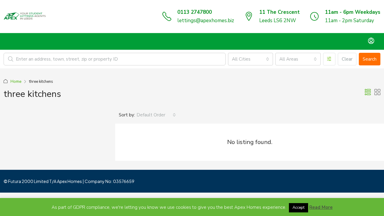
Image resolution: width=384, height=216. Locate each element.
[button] (368, 92)
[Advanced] (329, 59)
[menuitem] (371, 41)
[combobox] (250, 59)
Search (369, 59)
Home (15, 81)
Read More (321, 207)
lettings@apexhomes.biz (205, 20)
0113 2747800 (194, 12)
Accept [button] (298, 207)
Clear (347, 59)
